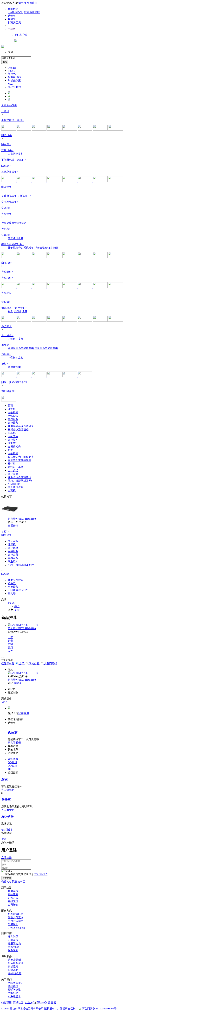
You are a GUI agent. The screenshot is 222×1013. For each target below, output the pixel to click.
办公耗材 (6, 293)
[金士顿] (100, 287)
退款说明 (13, 970)
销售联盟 (6, 1002)
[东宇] (24, 376)
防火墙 (6, 165)
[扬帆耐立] (100, 320)
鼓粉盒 (6, 301)
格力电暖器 (14, 77)
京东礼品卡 (14, 996)
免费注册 (32, 2)
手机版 (12, 28)
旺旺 (10, 769)
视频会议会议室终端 (13, 222)
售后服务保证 (15, 963)
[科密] (9, 257)
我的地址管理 (32, 12)
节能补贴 (13, 993)
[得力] (24, 257)
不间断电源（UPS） (13, 159)
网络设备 (6, 135)
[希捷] (115, 287)
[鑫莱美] (39, 320)
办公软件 (7, 277)
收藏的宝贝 (14, 22)
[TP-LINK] (9, 181)
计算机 (5, 111)
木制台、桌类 (15, 338)
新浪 (14, 881)
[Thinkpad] (39, 287)
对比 (10, 683)
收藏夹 (12, 19)
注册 (26, 713)
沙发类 (6, 354)
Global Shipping (16, 927)
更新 (10, 647)
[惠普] (24, 129)
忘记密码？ (40, 874)
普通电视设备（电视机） (16, 195)
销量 (10, 640)
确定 (10, 609)
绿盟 (17, 606)
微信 (4, 881)
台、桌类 (7, 335)
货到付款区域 (15, 914)
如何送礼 (13, 924)
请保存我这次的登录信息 (19, 874)
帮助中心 (41, 1002)
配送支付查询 (15, 917)
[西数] (70, 287)
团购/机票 (13, 947)
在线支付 (13, 901)
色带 (24, 311)
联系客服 (13, 950)
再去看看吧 (14, 742)
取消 (17, 609)
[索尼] (39, 257)
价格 (10, 644)
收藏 (16, 683)
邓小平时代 (14, 87)
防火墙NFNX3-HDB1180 (22, 518)
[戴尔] (70, 129)
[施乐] (24, 320)
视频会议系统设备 (12, 244)
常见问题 (13, 936)
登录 (20, 713)
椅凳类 (6, 344)
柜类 (4, 363)
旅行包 (12, 73)
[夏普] (54, 257)
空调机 (6, 208)
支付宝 (21, 881)
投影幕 (6, 228)
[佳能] (70, 320)
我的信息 (13, 8)
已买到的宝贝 (15, 12)
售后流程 (13, 891)
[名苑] (9, 376)
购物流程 (13, 894)
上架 (10, 637)
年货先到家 (14, 80)
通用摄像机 (8, 391)
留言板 (52, 1002)
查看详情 (13, 525)
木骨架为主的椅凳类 (46, 348)
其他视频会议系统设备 (21, 247)
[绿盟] (115, 181)
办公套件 (7, 271)
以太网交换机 (15, 153)
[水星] (70, 181)
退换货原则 (14, 959)
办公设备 (6, 214)
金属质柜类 (14, 367)
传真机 (6, 234)
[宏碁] (54, 129)
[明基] (70, 257)
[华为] (39, 181)
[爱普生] (100, 257)
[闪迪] (54, 287)
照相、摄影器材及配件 (14, 382)
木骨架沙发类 (15, 357)
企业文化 (30, 1002)
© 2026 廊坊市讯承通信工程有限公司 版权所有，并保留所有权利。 (39, 1008)
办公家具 (6, 326)
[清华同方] (85, 129)
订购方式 (13, 897)
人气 (10, 651)
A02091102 (14, 484)
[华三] (24, 181)
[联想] (9, 129)
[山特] (100, 181)
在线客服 (13, 759)
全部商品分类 (9, 105)
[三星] (115, 129)
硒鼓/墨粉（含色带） (14, 308)
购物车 (12, 15)
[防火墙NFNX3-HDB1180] (23, 625)
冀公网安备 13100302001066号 (99, 1008)
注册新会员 (14, 943)
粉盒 (10, 311)
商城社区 (18, 1002)
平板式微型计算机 (12, 120)
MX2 (10, 83)
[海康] (85, 287)
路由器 (6, 144)
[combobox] (16, 58)
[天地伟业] (8, 400)
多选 (11, 603)
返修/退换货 (14, 973)
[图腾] (70, 376)
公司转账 (13, 904)
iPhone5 (12, 67)
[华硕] (39, 129)
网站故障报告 (15, 982)
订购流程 (13, 940)
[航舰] (54, 376)
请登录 (22, 2)
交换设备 (7, 150)
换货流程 (13, 966)
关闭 (4, 839)
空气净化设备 (10, 201)
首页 (10, 405)
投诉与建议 (14, 989)
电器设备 (6, 187)
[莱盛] (54, 320)
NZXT (11, 70)
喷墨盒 (17, 311)
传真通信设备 (15, 238)
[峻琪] (39, 376)
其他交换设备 (10, 171)
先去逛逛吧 (7, 789)
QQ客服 (12, 762)
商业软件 (6, 262)
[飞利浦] (100, 129)
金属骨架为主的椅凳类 (21, 348)
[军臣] (85, 376)
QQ (9, 881)
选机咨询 (13, 986)
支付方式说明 (15, 921)
